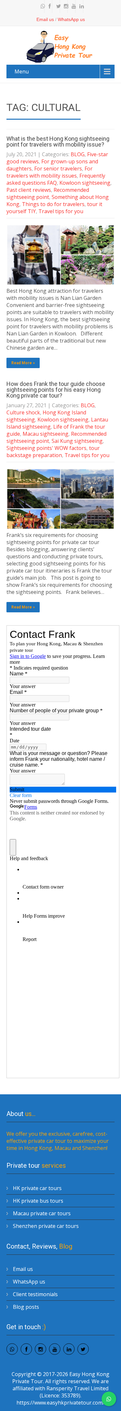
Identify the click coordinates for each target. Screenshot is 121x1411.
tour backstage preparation (53, 451)
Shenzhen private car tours (46, 1226)
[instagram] (64, 6)
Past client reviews (28, 189)
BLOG (78, 154)
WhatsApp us (71, 19)
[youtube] (72, 6)
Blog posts (26, 1306)
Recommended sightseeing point (47, 193)
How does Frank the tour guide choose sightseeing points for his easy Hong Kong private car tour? (55, 389)
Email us (45, 19)
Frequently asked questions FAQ (55, 179)
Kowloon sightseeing (84, 182)
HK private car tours (37, 1188)
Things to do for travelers (53, 204)
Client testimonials (35, 1294)
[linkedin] (80, 6)
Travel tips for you (60, 211)
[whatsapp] (41, 6)
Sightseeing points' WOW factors (46, 448)
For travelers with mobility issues (49, 172)
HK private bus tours (38, 1200)
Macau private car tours (42, 1213)
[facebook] (49, 6)
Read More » (23, 363)
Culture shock (23, 412)
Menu (22, 71)
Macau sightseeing (45, 433)
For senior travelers (58, 168)
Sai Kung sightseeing (77, 440)
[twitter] (57, 6)
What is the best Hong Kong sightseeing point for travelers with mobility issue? (57, 141)
